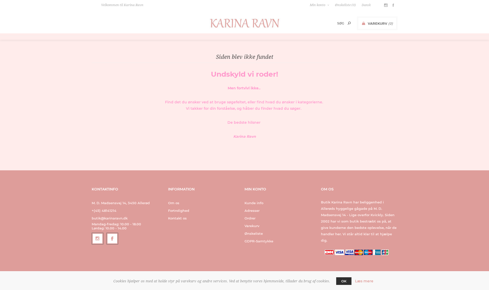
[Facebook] (112, 238)
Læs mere (364, 281)
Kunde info (253, 203)
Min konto (317, 5)
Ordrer (249, 218)
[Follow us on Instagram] (97, 238)
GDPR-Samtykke (258, 241)
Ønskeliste (253, 233)
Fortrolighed (178, 211)
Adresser (252, 211)
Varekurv (252, 226)
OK (343, 281)
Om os (173, 203)
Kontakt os (177, 218)
